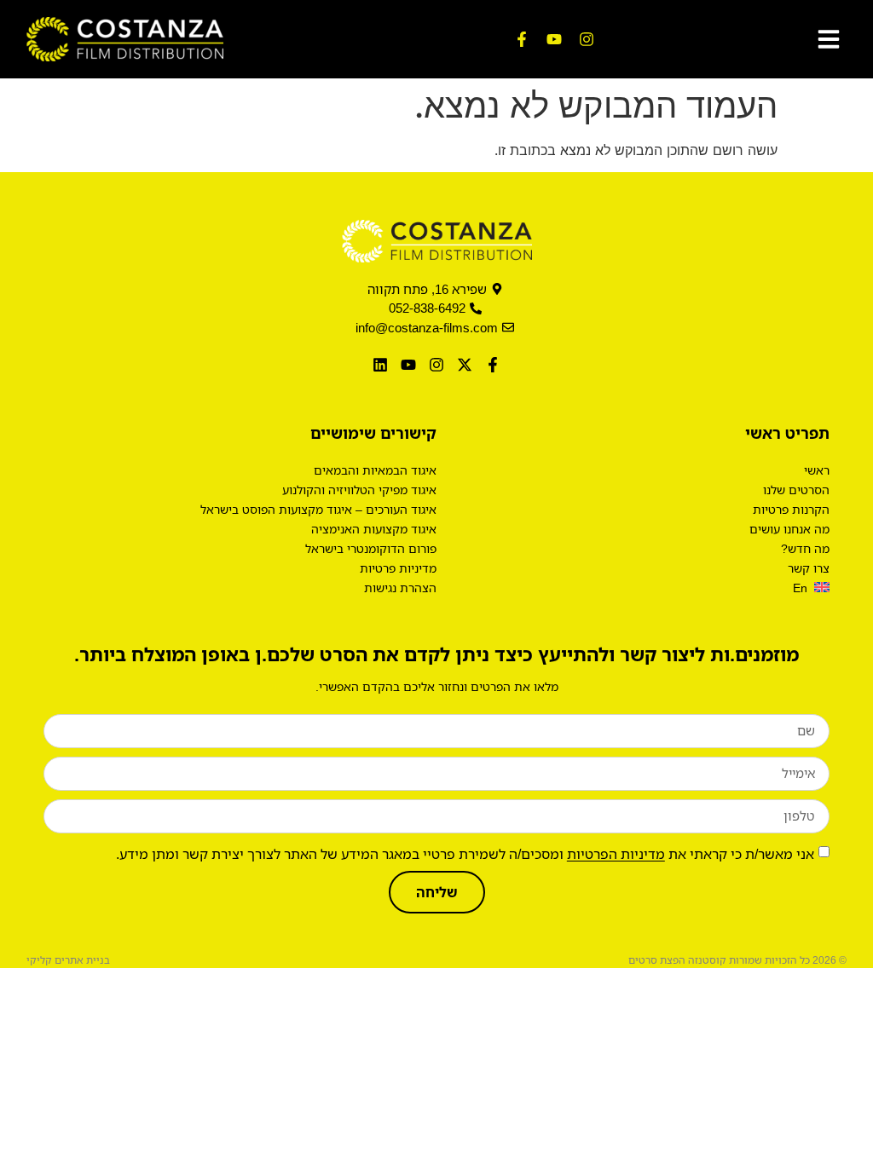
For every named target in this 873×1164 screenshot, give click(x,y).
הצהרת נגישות (400, 587)
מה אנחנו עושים (789, 529)
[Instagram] (586, 39)
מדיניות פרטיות (398, 568)
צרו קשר (809, 568)
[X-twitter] (465, 364)
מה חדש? (805, 548)
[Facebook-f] (521, 39)
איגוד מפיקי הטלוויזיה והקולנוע (359, 489)
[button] (829, 39)
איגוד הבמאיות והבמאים (375, 470)
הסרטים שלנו (796, 489)
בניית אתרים (82, 960)
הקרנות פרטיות (791, 509)
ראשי (817, 470)
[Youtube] (554, 39)
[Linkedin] (379, 364)
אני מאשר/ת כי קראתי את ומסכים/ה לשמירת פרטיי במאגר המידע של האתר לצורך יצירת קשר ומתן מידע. (465, 853)
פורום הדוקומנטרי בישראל (370, 548)
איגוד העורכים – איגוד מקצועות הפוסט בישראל (318, 509)
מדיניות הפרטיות (616, 853)
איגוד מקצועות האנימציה (373, 529)
